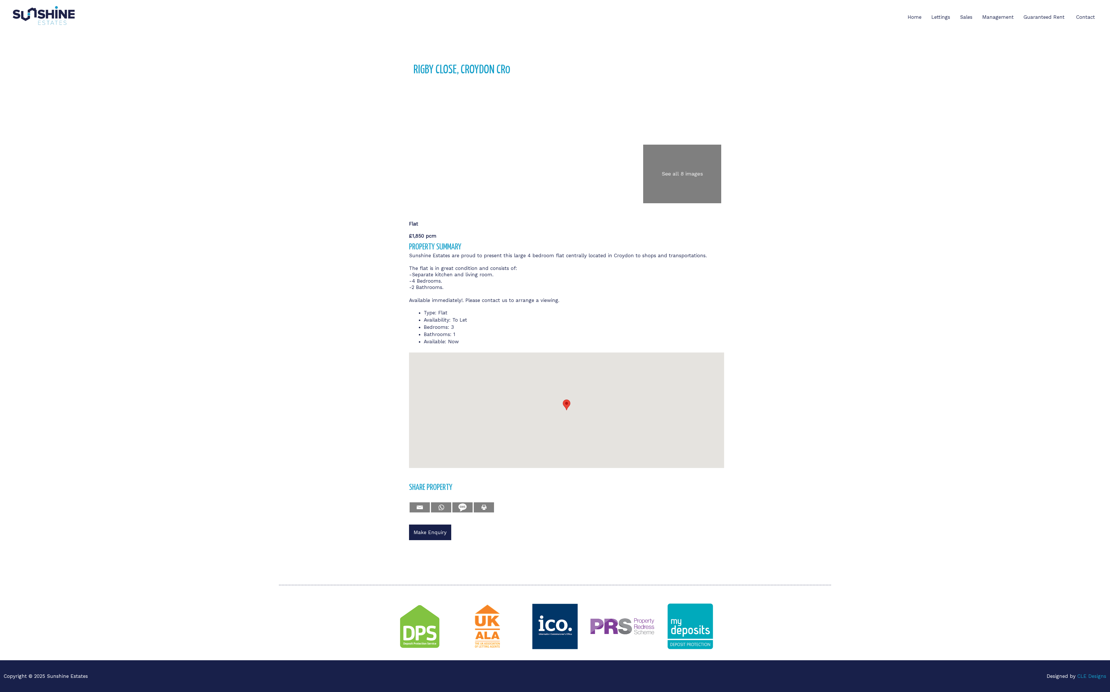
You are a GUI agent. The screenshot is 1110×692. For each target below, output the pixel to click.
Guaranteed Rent (1045, 17)
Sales (966, 17)
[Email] (420, 507)
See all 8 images (682, 174)
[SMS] (462, 507)
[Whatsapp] (441, 507)
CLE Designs (1091, 676)
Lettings (940, 17)
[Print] (484, 507)
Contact (1085, 17)
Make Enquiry (430, 532)
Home (915, 17)
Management (998, 17)
